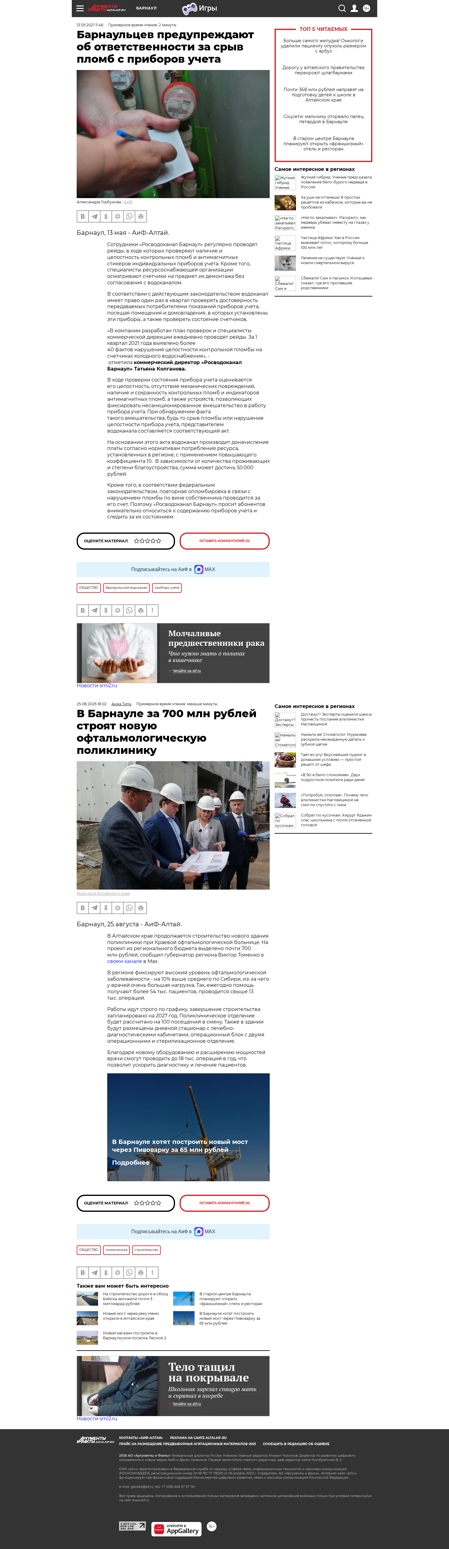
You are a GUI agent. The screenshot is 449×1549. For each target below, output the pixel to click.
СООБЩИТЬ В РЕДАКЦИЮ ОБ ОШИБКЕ (296, 1444)
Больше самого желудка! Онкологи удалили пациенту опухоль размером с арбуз (323, 46)
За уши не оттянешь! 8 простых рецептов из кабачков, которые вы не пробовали (336, 202)
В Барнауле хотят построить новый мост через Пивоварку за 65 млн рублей (180, 1145)
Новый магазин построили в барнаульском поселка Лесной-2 (134, 1335)
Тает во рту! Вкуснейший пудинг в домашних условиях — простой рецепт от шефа (333, 759)
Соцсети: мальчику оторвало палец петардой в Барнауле (323, 119)
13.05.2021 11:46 (90, 25)
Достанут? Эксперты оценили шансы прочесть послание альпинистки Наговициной (336, 719)
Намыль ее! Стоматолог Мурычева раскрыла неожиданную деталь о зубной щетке (334, 739)
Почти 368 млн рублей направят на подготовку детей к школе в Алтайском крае (323, 95)
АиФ (128, 202)
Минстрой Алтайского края (103, 893)
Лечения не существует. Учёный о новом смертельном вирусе (333, 260)
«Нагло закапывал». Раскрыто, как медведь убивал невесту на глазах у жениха (335, 222)
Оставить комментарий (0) (224, 541)
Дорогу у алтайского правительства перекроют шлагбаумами (323, 70)
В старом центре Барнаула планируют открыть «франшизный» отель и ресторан (323, 144)
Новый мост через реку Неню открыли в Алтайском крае (131, 1316)
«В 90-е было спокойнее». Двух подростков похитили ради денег (333, 777)
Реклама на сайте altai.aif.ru (198, 1438)
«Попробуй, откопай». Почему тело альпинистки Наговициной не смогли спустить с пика (334, 800)
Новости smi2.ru (97, 685)
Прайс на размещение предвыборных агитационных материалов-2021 (187, 1444)
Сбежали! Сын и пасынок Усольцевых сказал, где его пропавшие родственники (336, 283)
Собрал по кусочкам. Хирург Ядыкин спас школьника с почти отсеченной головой (336, 820)
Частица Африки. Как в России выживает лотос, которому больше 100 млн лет (334, 242)
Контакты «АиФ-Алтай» (141, 1438)
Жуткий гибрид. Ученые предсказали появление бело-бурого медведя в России (336, 182)
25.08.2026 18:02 (92, 704)
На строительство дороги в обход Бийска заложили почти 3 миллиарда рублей (135, 1299)
